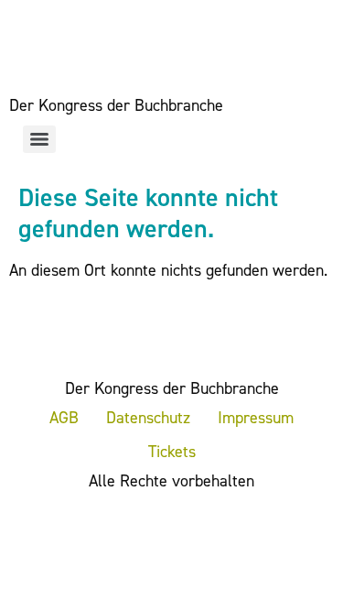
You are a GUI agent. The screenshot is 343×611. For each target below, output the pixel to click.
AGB (64, 418)
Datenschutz (148, 418)
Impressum (256, 418)
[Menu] (39, 139)
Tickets (172, 452)
